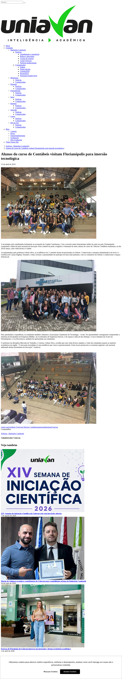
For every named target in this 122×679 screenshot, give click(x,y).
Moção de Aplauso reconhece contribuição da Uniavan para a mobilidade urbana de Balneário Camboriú (43, 581)
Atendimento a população (29, 54)
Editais (22, 67)
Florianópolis (15, 91)
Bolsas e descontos (27, 56)
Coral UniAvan (26, 61)
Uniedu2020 (24, 71)
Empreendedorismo (17, 136)
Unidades (9, 48)
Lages (12, 116)
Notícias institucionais (28, 63)
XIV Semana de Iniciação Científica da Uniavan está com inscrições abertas (31, 513)
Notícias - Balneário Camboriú (12, 434)
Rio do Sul (14, 123)
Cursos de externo (27, 59)
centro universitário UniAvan (12, 427)
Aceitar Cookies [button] (70, 672)
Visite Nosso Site (12, 142)
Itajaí (12, 97)
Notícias (18, 52)
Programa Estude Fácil (28, 76)
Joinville (13, 110)
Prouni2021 (24, 74)
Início (8, 46)
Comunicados (20, 65)
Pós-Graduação (16, 140)
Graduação (14, 138)
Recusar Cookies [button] (51, 672)
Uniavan (54, 427)
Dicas (12, 133)
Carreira (13, 131)
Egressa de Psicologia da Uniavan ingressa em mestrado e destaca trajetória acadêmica (36, 649)
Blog (7, 129)
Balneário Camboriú (18, 50)
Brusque (13, 84)
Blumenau (14, 78)
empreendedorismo (44, 427)
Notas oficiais (25, 69)
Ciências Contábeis (30, 427)
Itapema (13, 104)
